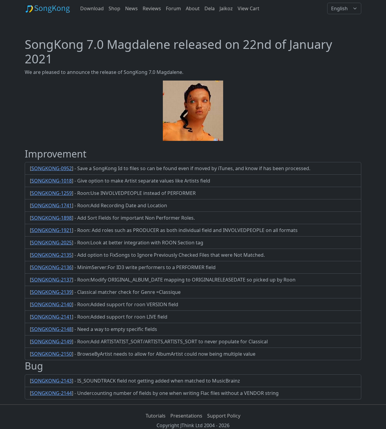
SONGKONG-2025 (51, 242)
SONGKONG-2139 (51, 292)
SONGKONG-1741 (51, 205)
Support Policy (223, 415)
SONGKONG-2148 (51, 329)
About (193, 8)
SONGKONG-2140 (51, 304)
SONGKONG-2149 (51, 341)
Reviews (152, 8)
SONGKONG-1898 (51, 217)
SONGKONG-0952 (51, 168)
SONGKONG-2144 (51, 393)
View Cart (248, 8)
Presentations (186, 415)
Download (92, 8)
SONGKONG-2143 (51, 380)
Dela (209, 8)
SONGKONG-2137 (51, 279)
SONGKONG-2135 (51, 255)
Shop (114, 8)
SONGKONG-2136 (51, 267)
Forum (173, 8)
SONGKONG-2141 (51, 316)
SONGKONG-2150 (51, 354)
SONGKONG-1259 (51, 193)
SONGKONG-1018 (51, 180)
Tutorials (156, 415)
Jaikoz (226, 8)
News (131, 8)
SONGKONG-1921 (51, 230)
